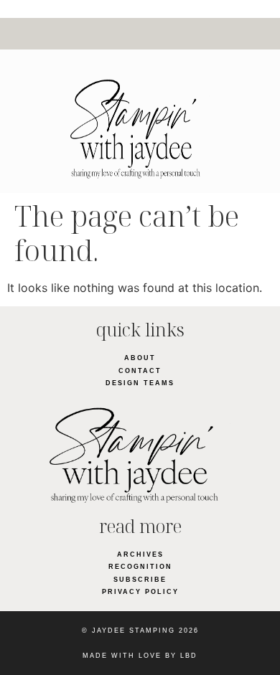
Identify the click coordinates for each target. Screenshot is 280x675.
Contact (140, 370)
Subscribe (140, 579)
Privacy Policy (140, 591)
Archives (140, 554)
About (140, 358)
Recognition (140, 566)
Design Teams (140, 383)
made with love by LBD (140, 655)
